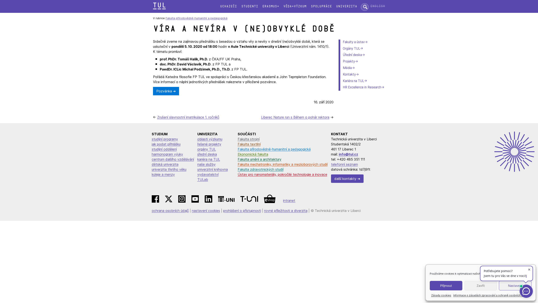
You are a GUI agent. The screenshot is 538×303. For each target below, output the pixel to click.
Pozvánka (164, 91)
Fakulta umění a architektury (259, 159)
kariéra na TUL (208, 159)
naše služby (206, 164)
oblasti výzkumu (209, 139)
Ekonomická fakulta (253, 154)
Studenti (249, 6)
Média (347, 68)
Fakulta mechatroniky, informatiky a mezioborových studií (283, 164)
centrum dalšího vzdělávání (173, 159)
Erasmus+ (270, 6)
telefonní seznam (344, 164)
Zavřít (481, 286)
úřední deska (207, 154)
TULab (202, 179)
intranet (289, 200)
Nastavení (515, 286)
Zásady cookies (441, 295)
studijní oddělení (164, 149)
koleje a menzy (163, 174)
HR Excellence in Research (362, 87)
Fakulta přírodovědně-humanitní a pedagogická (196, 18)
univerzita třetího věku (169, 169)
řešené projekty (209, 144)
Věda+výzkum (294, 6)
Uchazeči (228, 6)
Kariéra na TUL (353, 81)
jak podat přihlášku (166, 144)
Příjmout (446, 286)
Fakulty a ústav (354, 42)
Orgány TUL (351, 48)
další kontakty (345, 179)
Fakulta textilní (249, 144)
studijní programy (165, 139)
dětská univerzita (165, 164)
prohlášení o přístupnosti (242, 211)
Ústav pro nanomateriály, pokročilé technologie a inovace (282, 174)
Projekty (349, 61)
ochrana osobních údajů (170, 211)
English (377, 6)
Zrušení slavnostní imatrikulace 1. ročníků (188, 117)
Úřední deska (352, 55)
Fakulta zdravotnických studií (261, 169)
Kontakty (349, 74)
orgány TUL (206, 149)
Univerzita (346, 6)
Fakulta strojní (249, 139)
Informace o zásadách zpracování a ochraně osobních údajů (490, 295)
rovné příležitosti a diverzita (285, 211)
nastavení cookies (206, 211)
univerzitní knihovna (212, 169)
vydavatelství (208, 174)
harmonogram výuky (167, 154)
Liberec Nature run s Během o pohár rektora (295, 117)
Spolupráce (321, 6)
